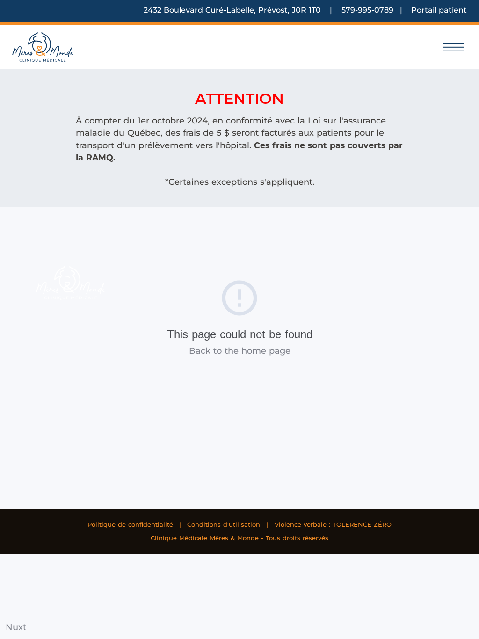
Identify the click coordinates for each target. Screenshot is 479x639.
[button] (453, 47)
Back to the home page (239, 351)
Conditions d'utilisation (223, 524)
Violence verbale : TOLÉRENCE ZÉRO (333, 524)
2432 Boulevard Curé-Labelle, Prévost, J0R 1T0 (233, 10)
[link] (42, 47)
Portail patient (439, 10)
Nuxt (16, 627)
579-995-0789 (367, 10)
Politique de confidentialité (130, 524)
